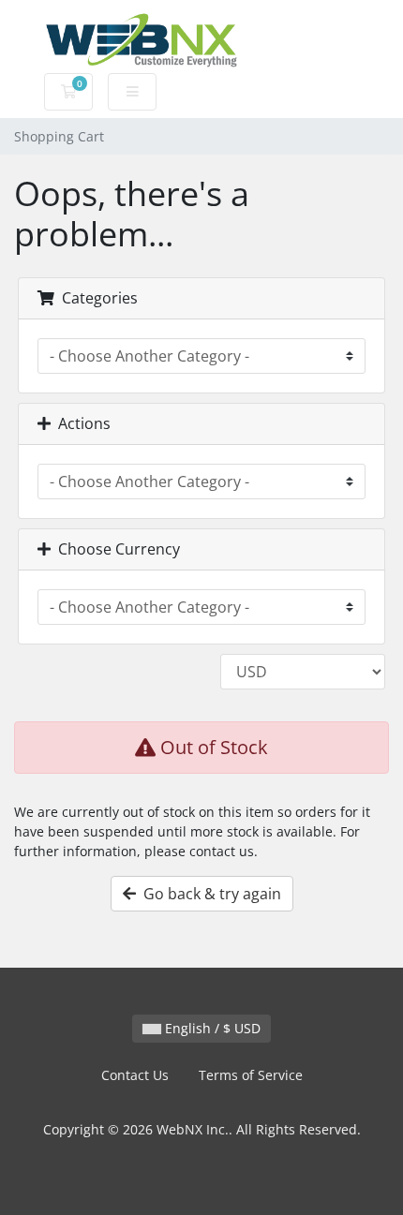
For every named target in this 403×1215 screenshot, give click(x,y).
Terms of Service (251, 1075)
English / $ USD (211, 1028)
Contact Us (135, 1075)
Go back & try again (208, 893)
